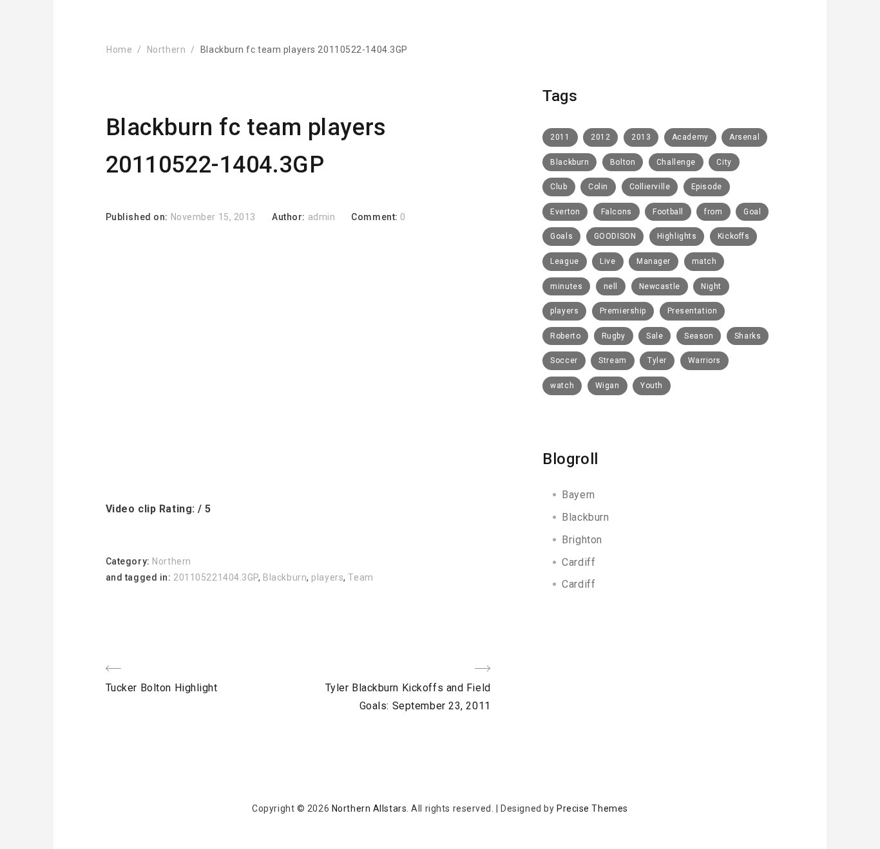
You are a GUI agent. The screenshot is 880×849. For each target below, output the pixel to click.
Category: (129, 561)
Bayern (578, 495)
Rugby (614, 336)
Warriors (704, 360)
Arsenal (744, 137)
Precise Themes (592, 808)
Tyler (657, 360)
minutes (566, 286)
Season (698, 336)
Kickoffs (733, 236)
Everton (565, 211)
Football (668, 211)
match (704, 261)
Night (711, 286)
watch (562, 385)
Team (360, 577)
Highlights (677, 236)
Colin (598, 186)
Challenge (676, 162)
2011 (559, 137)
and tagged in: (139, 577)
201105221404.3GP (215, 577)
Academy (690, 137)
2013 (641, 137)
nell (611, 286)
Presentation (692, 310)
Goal (752, 211)
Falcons (616, 211)
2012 (600, 137)
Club (558, 186)
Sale (654, 336)
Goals (561, 236)
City (723, 162)
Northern (166, 49)
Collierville (650, 186)
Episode (706, 186)
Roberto (565, 336)
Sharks (747, 336)
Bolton (622, 162)
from (713, 211)
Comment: (375, 217)
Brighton (582, 540)
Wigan (607, 385)
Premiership (623, 310)
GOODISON (615, 236)
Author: (289, 217)
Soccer (563, 360)
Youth (651, 385)
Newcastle (659, 286)
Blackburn (285, 577)
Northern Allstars (369, 808)
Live (607, 261)
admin (322, 217)
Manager (653, 261)
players (327, 577)
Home (119, 49)
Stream (612, 360)
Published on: (138, 217)
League (564, 261)
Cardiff (578, 562)
